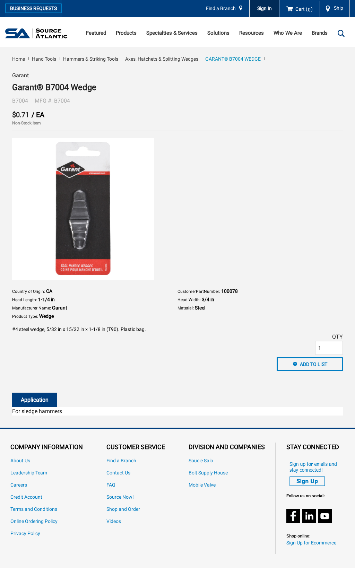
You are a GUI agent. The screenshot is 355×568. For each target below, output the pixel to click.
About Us (20, 460)
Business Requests (33, 8)
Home (18, 59)
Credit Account (26, 497)
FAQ (110, 485)
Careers (18, 485)
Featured (96, 33)
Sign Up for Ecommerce (311, 542)
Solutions (218, 33)
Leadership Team (28, 472)
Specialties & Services (172, 33)
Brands (320, 33)
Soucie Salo (201, 460)
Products (126, 33)
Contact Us (118, 472)
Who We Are (288, 33)
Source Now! (120, 497)
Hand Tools (44, 59)
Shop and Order (123, 509)
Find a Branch (221, 8)
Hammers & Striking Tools (90, 59)
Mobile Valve (202, 485)
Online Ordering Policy (34, 521)
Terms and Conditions (33, 509)
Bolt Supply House (208, 472)
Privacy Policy (25, 533)
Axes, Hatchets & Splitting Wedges (161, 59)
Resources (251, 33)
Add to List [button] (313, 364)
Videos (113, 521)
